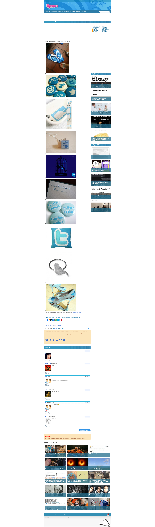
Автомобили (104, 28)
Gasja (46, 376)
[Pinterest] (61, 320)
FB (66, 0)
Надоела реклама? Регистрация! (56, 11)
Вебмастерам (80, 514)
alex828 (46, 389)
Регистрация (55, 0)
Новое (73, 11)
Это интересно (96, 25)
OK (67, 0)
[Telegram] (59, 320)
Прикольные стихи (105, 29)
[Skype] (58, 320)
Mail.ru (72, 0)
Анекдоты (104, 25)
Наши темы (104, 30)
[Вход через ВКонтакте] (47, 340)
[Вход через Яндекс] (64, 340)
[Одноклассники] (49, 320)
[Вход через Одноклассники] (54, 340)
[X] (51, 320)
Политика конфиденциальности (56, 514)
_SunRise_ (47, 416)
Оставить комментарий (84, 430)
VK (64, 0)
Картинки (95, 28)
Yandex (75, 0)
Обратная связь (67, 514)
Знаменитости (96, 27)
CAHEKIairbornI (48, 363)
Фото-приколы (48, 325)
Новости (95, 29)
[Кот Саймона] (105, 526)
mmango (55, 328)
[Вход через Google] (57, 340)
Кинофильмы (104, 27)
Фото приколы (96, 24)
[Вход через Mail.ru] (61, 340)
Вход (46, 0)
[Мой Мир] (53, 320)
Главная (46, 11)
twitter (55, 325)
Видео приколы (105, 24)
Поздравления (105, 31)
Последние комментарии (81, 11)
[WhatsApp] (56, 320)
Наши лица (95, 30)
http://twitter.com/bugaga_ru (77, 312)
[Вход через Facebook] (51, 340)
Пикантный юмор (96, 26)
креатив (59, 325)
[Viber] (54, 320)
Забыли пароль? (49, 0)
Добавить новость (67, 11)
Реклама (74, 514)
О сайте (46, 514)
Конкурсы (95, 31)
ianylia (46, 402)
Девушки (103, 26)
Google (70, 0)
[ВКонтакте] (47, 320)
